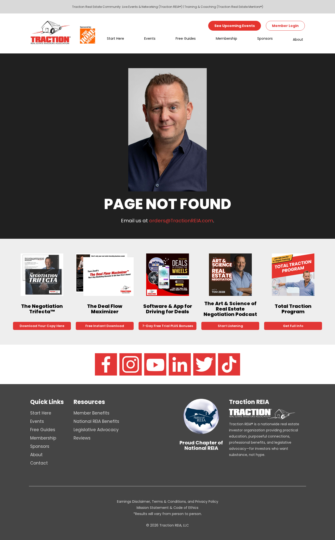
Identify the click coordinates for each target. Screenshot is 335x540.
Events (149, 38)
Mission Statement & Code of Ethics (167, 507)
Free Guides (186, 38)
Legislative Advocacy (96, 430)
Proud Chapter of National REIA (201, 445)
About (298, 39)
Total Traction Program (293, 309)
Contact (39, 463)
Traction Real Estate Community (96, 7)
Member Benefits (91, 413)
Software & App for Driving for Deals (167, 309)
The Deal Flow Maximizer (104, 309)
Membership (226, 38)
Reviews (82, 438)
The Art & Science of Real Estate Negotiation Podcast (230, 309)
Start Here (115, 38)
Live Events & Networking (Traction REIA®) (152, 7)
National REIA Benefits (96, 421)
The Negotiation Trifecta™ (42, 309)
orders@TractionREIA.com (181, 220)
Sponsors (265, 38)
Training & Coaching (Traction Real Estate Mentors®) (223, 7)
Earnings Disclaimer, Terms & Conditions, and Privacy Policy (167, 501)
